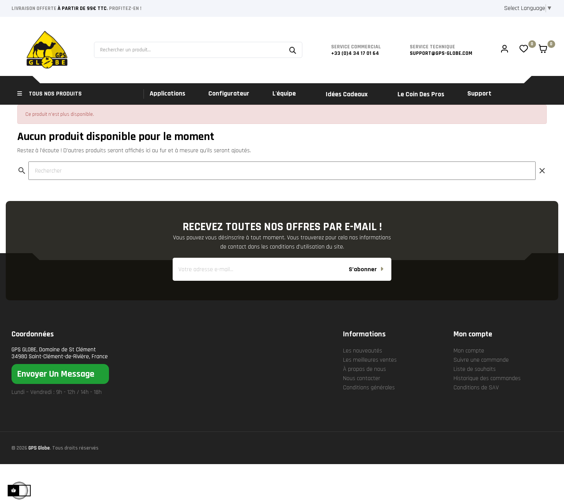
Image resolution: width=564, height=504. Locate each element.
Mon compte (469, 351)
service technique (432, 46)
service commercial (356, 46)
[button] (60, 374)
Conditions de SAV (476, 388)
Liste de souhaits (475, 369)
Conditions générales (369, 388)
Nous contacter (361, 378)
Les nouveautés (362, 351)
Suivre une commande (481, 360)
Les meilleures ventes (370, 360)
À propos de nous (364, 369)
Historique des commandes (487, 378)
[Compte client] (504, 49)
